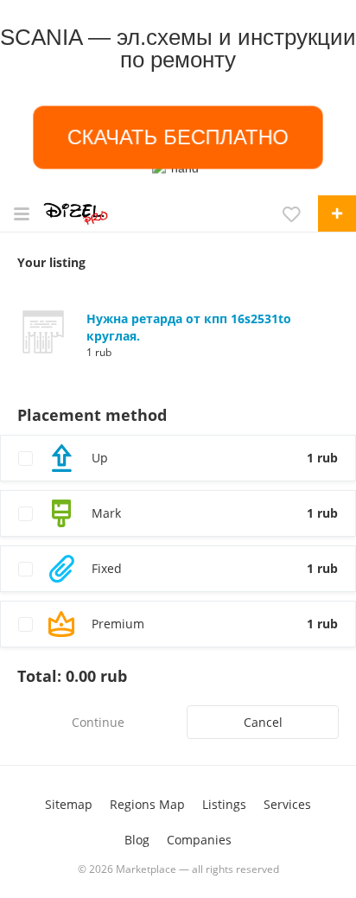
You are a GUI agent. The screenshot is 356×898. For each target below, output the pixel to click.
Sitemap (68, 804)
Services (287, 804)
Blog (136, 839)
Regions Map (147, 804)
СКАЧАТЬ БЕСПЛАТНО (177, 136)
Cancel (263, 722)
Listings (224, 804)
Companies (199, 839)
